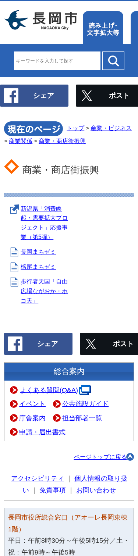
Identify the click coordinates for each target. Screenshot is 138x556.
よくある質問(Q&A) (49, 389)
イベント (32, 403)
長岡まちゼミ (38, 252)
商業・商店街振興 (62, 141)
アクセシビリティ (37, 478)
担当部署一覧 (82, 418)
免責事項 (52, 490)
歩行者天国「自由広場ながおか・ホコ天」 (44, 290)
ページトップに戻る (100, 457)
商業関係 (20, 141)
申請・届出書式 (42, 432)
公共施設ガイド (85, 403)
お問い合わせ (96, 490)
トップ (75, 128)
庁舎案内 (32, 418)
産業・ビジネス (111, 128)
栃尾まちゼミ (38, 267)
